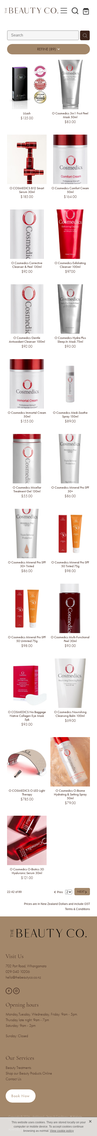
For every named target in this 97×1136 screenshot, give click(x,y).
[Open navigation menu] (63, 10)
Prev (58, 891)
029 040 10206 (19, 972)
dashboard (38, 1116)
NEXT (82, 891)
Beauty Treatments (18, 1068)
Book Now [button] (20, 1096)
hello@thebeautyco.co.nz (23, 977)
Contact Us (13, 1079)
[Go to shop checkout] (86, 10)
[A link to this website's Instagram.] (16, 991)
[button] (75, 10)
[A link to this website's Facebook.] (9, 991)
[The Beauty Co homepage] (31, 10)
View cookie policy (62, 1130)
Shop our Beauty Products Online (29, 1073)
